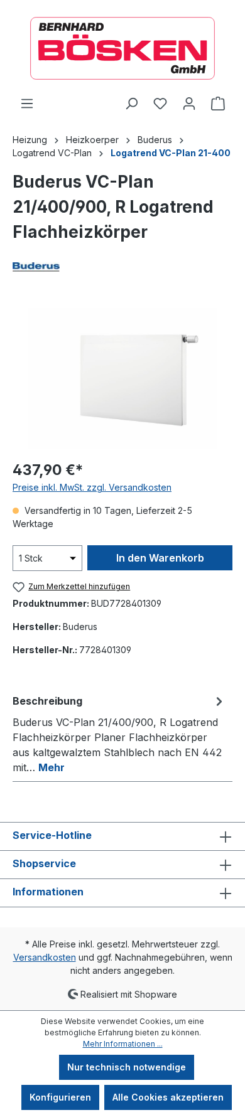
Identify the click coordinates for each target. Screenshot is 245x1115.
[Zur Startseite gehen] (122, 48)
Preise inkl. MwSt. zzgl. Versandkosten (92, 487)
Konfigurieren (60, 1097)
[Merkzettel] (160, 103)
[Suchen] (131, 103)
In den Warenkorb (160, 558)
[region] (122, 378)
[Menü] (27, 103)
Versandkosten (44, 957)
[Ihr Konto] (189, 103)
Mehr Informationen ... (123, 1043)
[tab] (119, 733)
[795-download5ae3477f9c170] (122, 378)
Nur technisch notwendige (126, 1067)
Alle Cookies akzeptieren (168, 1097)
